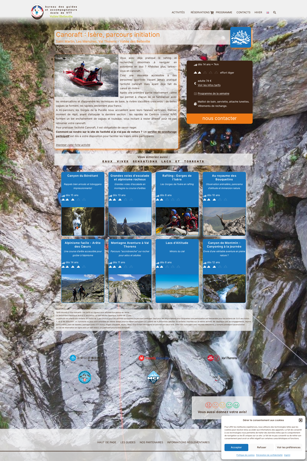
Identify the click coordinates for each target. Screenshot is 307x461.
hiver (258, 12)
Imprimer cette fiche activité (73, 144)
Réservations (200, 12)
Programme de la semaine (213, 93)
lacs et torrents (183, 161)
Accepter (236, 447)
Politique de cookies (245, 455)
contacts (243, 12)
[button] (300, 420)
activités (178, 12)
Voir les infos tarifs (209, 85)
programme (224, 12)
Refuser (261, 447)
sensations (145, 161)
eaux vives (115, 161)
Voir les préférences (288, 447)
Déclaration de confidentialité (269, 455)
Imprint (287, 455)
